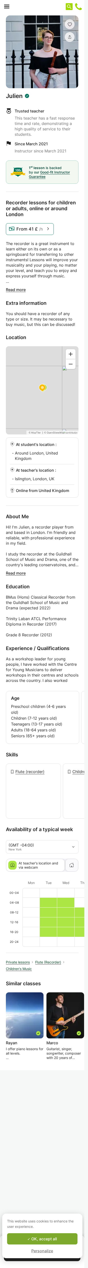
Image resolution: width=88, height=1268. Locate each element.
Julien (14, 96)
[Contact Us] (78, 6)
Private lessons (18, 962)
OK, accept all (43, 1238)
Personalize (42, 1250)
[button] (70, 24)
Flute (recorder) (29, 771)
